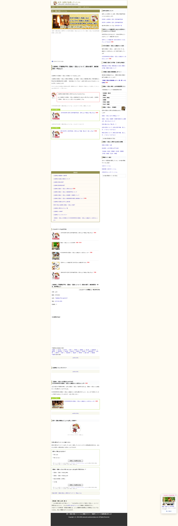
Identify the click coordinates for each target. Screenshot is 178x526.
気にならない (57, 457)
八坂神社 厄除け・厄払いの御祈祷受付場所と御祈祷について (68, 198)
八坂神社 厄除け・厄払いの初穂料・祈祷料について (66, 195)
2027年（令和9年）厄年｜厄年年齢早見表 (112, 22)
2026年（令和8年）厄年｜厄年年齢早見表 (112, 19)
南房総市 (94, 349)
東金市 (74, 352)
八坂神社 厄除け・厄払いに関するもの (63, 188)
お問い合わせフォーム (72, 505)
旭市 (62, 352)
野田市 (80, 352)
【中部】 (117, 151)
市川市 (59, 349)
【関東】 (113, 151)
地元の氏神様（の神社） (60, 478)
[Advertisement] (75, 47)
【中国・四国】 (106, 153)
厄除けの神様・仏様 (107, 145)
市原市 (75, 349)
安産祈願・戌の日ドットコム (109, 169)
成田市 (57, 352)
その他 (55, 481)
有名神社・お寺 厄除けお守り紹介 (110, 148)
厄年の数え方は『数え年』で (109, 124)
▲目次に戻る (75, 357)
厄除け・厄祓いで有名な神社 (61, 472)
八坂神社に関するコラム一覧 (60, 208)
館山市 (72, 351)
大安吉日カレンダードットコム (109, 172)
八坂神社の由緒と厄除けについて (61, 178)
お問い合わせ (86, 7)
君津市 (83, 351)
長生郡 (66, 351)
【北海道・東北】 (106, 151)
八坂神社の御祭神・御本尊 (60, 175)
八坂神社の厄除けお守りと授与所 (61, 201)
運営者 (79, 7)
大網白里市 (91, 351)
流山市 (87, 349)
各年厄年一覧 (118, 25)
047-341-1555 (58, 301)
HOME (53, 7)
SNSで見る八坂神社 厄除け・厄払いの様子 (64, 205)
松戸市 (65, 349)
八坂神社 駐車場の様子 (59, 185)
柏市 (70, 349)
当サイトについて (60, 7)
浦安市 (53, 351)
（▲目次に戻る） (75, 413)
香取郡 (93, 352)
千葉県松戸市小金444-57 (61, 298)
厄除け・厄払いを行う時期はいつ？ (111, 115)
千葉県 (53, 354)
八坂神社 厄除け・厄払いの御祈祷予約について (65, 191)
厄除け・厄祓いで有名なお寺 (61, 475)
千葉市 (53, 349)
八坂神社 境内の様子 (58, 182)
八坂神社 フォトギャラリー (60, 214)
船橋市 (81, 349)
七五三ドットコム (106, 165)
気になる (56, 454)
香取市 (78, 351)
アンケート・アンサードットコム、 (78, 463)
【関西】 (122, 151)
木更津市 (68, 352)
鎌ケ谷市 (87, 352)
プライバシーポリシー (71, 7)
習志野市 (60, 351)
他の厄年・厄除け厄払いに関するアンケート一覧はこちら (67, 493)
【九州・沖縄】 (113, 153)
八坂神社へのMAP (58, 211)
